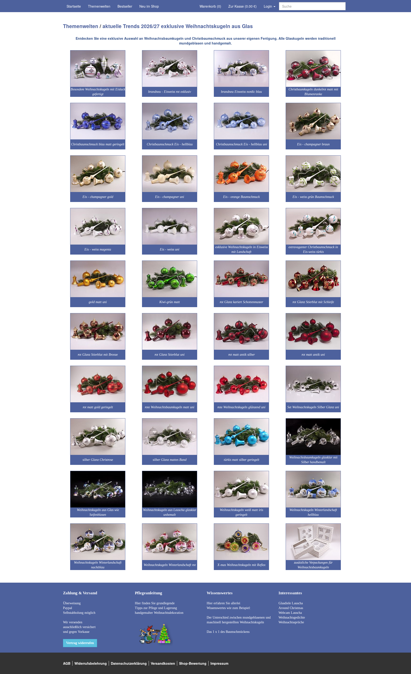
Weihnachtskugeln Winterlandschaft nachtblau (98, 565)
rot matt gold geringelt (98, 407)
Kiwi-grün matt (169, 302)
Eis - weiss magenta (97, 249)
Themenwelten (99, 6)
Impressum (219, 663)
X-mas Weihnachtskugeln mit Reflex (241, 565)
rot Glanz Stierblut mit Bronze (98, 354)
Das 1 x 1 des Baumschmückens (228, 632)
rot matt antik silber (241, 354)
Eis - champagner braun (313, 144)
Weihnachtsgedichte (292, 617)
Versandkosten (163, 663)
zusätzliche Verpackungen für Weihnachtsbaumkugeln (313, 565)
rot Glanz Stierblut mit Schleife (313, 302)
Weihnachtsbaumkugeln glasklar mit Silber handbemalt (313, 460)
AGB (66, 663)
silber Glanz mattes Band (169, 460)
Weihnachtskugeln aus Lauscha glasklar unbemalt (169, 512)
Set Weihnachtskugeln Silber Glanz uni (313, 407)
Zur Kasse (242, 6)
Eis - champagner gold (98, 197)
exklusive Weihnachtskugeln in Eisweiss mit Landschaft (241, 249)
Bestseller (124, 6)
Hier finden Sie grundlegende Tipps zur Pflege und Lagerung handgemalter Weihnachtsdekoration (159, 608)
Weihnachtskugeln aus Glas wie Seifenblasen (98, 512)
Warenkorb (210, 6)
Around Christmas (291, 608)
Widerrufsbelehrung (90, 663)
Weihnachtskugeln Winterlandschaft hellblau (313, 512)
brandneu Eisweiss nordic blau (241, 91)
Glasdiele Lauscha (291, 603)
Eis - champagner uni (169, 197)
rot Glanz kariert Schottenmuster (241, 302)
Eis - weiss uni (169, 249)
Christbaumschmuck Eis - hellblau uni (241, 144)
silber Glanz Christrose (98, 460)
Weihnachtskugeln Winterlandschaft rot (170, 565)
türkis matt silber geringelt (241, 460)
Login (268, 6)
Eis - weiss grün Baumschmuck (313, 197)
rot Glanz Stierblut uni (170, 354)
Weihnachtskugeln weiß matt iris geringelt (241, 512)
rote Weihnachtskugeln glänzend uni (241, 407)
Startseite (74, 6)
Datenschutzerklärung (129, 663)
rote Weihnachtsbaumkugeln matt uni (169, 407)
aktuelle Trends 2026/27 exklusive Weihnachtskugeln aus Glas (178, 26)
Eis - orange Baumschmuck (241, 197)
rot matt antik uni (313, 354)
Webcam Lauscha (290, 613)
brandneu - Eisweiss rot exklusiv (169, 91)
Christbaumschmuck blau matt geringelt (97, 144)
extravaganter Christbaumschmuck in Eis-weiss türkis (313, 249)
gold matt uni (98, 302)
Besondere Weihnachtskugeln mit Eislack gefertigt (98, 92)
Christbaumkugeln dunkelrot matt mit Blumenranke (313, 92)
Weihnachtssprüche (291, 622)
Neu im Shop (149, 6)
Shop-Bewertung (192, 663)
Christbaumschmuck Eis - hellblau (170, 144)
